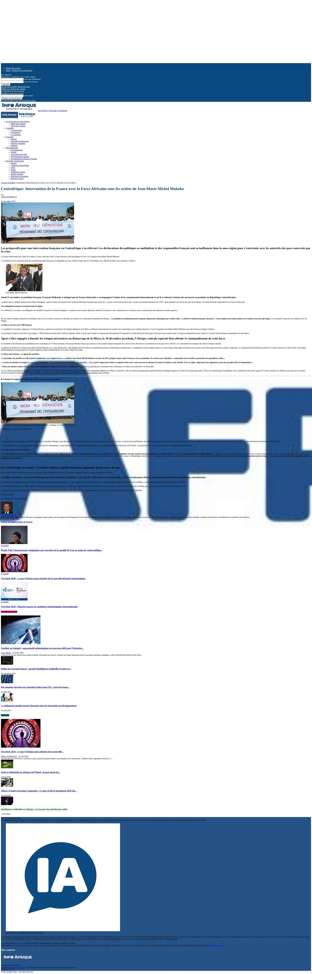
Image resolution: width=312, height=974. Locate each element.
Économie (5, 715)
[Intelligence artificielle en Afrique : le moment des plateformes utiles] (7, 804)
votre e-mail (28, 96)
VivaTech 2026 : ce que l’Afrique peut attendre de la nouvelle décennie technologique (43, 578)
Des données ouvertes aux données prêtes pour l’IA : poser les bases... (35, 687)
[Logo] (10, 117)
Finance (14, 139)
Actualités (10, 128)
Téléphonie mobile (18, 172)
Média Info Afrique (13, 68)
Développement (12, 148)
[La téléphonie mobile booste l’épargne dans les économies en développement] (7, 701)
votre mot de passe (31, 82)
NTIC (13, 168)
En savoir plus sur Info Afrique (18, 122)
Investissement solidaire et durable (24, 159)
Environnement (17, 150)
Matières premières (18, 143)
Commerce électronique (20, 165)
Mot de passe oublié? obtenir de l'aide (15, 87)
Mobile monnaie (17, 174)
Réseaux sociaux (17, 179)
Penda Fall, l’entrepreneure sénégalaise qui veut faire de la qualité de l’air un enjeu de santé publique (51, 550)
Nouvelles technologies (20, 141)
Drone (13, 170)
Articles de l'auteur (24, 522)
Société (13, 152)
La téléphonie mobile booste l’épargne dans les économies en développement (38, 705)
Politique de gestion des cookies (13, 89)
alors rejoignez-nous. (216, 945)
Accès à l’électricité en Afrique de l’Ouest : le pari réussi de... (30, 772)
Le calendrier (16, 135)
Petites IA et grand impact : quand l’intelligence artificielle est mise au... (36, 668)
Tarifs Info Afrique (18, 126)
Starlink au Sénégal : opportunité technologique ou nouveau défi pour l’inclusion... (42, 648)
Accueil (4, 183)
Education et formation (19, 176)
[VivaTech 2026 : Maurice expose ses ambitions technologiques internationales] (14, 600)
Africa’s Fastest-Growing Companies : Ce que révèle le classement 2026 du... (39, 790)
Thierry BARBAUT (9, 197)
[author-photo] (7, 513)
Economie (10, 137)
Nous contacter (8, 950)
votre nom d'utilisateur (32, 79)
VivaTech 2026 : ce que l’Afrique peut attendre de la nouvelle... (32, 751)
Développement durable (20, 157)
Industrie (14, 146)
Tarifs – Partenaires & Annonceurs (19, 70)
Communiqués (16, 130)
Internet (14, 163)
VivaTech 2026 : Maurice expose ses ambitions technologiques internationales (39, 606)
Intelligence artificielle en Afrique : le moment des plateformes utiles (34, 809)
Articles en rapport (9, 522)
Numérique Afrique (9, 612)
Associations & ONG (19, 154)
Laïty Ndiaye (6, 653)
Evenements (15, 132)
